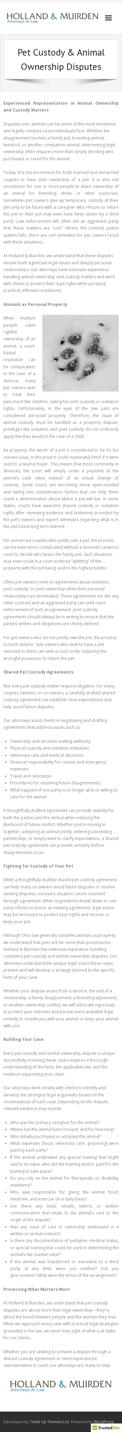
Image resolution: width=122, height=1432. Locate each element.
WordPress (104, 1421)
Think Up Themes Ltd (49, 1421)
